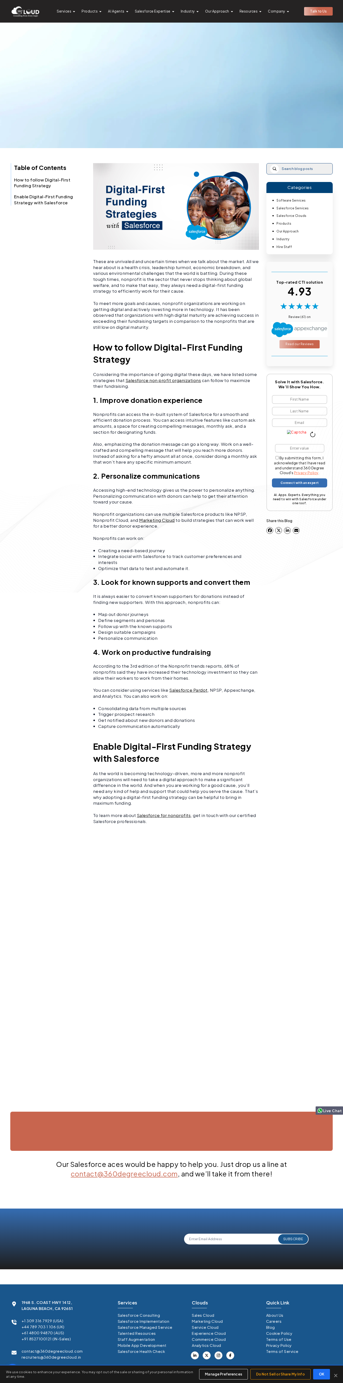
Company (276, 11)
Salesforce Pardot (188, 690)
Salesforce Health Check (141, 1351)
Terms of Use (279, 1339)
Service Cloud (205, 1327)
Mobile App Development (142, 1345)
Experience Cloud (209, 1333)
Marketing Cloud (157, 520)
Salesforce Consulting (139, 1315)
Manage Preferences (223, 1374)
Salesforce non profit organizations (163, 380)
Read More (35, 1108)
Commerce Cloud (209, 1339)
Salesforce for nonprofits (164, 815)
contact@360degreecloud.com (124, 1173)
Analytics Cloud (206, 1345)
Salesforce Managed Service (145, 1327)
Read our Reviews (299, 344)
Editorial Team (169, 124)
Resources (249, 11)
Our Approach (217, 11)
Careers (274, 1321)
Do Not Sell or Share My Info (280, 1374)
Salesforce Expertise (152, 11)
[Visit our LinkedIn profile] (195, 1355)
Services (64, 11)
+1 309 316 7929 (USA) (43, 1320)
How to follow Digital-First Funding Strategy (42, 182)
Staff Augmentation (136, 1339)
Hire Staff (284, 247)
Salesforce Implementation (143, 1321)
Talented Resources (137, 1333)
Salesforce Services (292, 208)
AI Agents (116, 11)
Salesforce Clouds (291, 216)
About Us (274, 1315)
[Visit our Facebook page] (207, 1355)
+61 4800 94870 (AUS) (43, 1332)
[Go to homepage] (25, 11)
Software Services (291, 200)
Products (90, 11)
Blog (270, 1327)
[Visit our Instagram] (218, 1355)
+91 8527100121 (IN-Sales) (46, 1338)
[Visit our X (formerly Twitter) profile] (230, 1355)
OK (321, 1374)
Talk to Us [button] (318, 11)
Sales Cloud (203, 1315)
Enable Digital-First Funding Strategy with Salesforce (43, 199)
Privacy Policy (306, 472)
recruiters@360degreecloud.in (51, 1357)
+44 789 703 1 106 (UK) (43, 1326)
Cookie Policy (279, 1333)
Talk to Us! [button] (283, 1156)
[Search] (274, 168)
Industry (188, 11)
